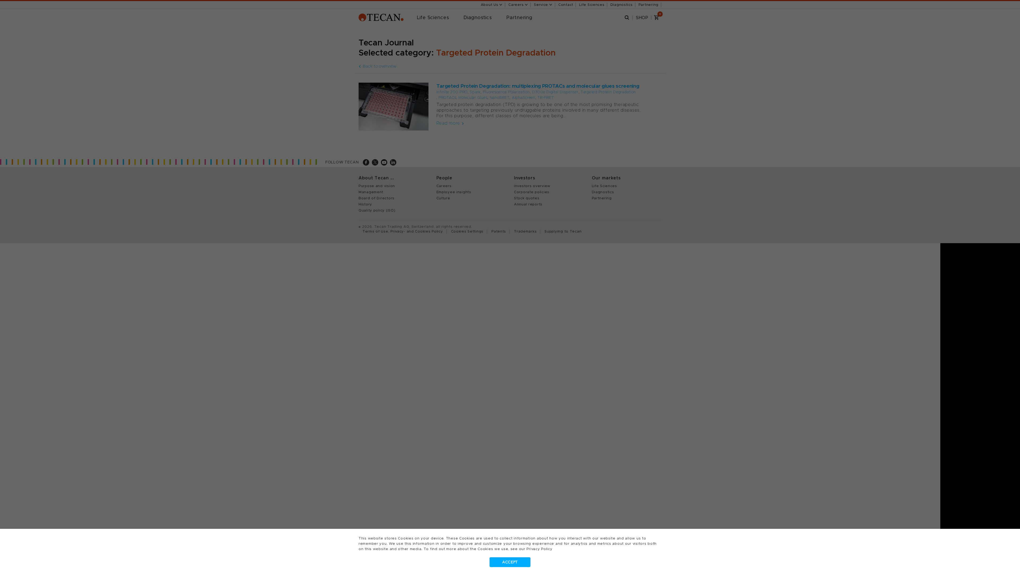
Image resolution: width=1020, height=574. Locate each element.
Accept (510, 562)
